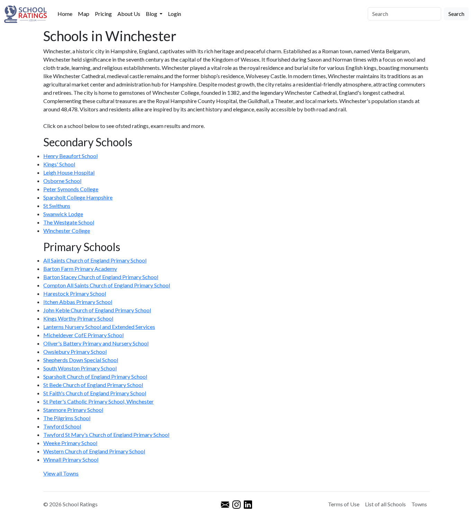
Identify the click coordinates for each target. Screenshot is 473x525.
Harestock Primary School (74, 293)
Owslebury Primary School (75, 351)
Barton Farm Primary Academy (80, 268)
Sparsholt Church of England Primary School (95, 376)
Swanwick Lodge (63, 214)
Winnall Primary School (70, 459)
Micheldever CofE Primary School (83, 335)
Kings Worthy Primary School (78, 318)
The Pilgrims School (66, 418)
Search (456, 13)
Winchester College (66, 230)
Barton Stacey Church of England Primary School (100, 277)
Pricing (103, 13)
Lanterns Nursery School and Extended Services (99, 326)
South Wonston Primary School (80, 368)
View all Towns (61, 473)
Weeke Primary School (70, 443)
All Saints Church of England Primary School (94, 260)
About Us (128, 13)
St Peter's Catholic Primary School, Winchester (98, 401)
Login (174, 13)
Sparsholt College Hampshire (78, 197)
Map (83, 13)
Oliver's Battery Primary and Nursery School (96, 343)
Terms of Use (343, 504)
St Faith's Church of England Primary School (94, 393)
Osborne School (62, 180)
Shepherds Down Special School (80, 360)
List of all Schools (385, 504)
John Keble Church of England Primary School (97, 310)
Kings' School (59, 164)
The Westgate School (68, 222)
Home (64, 13)
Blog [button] (152, 13)
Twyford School (62, 426)
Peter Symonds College (70, 189)
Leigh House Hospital (69, 172)
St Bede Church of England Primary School (93, 384)
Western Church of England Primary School (94, 451)
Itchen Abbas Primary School (77, 301)
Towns (419, 504)
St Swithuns (56, 205)
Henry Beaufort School (70, 156)
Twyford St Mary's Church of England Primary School (106, 434)
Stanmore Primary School (73, 409)
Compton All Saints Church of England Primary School (106, 285)
